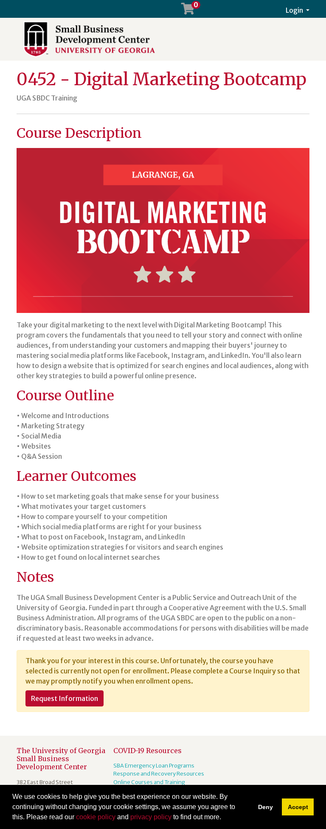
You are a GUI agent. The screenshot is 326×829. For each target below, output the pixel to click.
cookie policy (95, 817)
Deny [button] (265, 807)
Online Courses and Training (149, 782)
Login (295, 10)
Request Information (64, 698)
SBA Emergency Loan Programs (153, 765)
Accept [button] (298, 807)
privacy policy (150, 817)
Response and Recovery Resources (158, 773)
